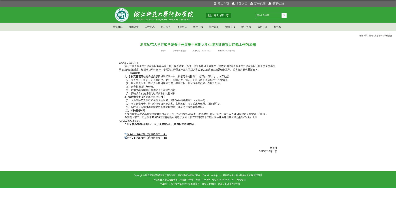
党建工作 (230, 27)
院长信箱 (260, 3)
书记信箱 (278, 3)
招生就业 (214, 27)
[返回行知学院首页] (153, 8)
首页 (371, 35)
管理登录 (258, 175)
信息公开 (262, 27)
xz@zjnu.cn (216, 175)
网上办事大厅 (221, 15)
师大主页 (223, 3)
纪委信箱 (241, 179)
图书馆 (277, 27)
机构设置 (134, 27)
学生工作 (198, 27)
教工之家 (246, 27)
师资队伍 (182, 27)
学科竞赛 (388, 35)
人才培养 (150, 27)
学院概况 (118, 27)
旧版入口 (242, 3)
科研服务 (166, 27)
